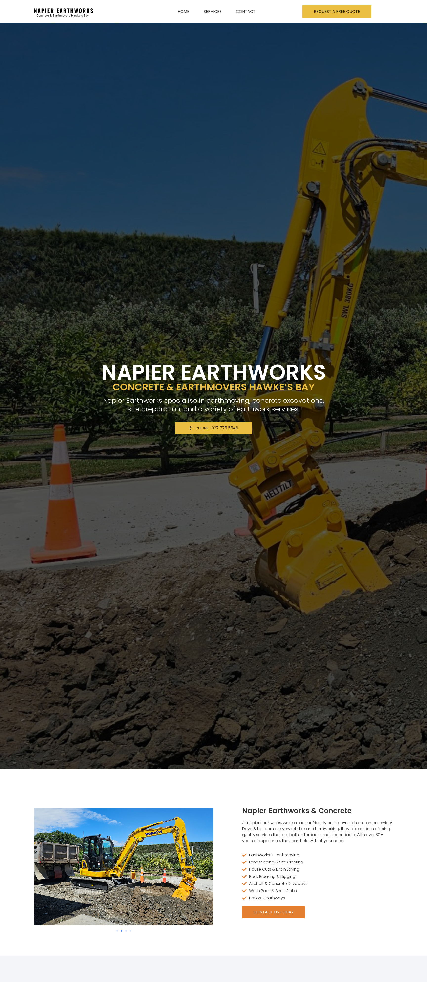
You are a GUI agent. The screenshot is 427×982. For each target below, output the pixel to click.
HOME (183, 11)
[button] (117, 931)
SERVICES (213, 11)
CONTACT (246, 11)
